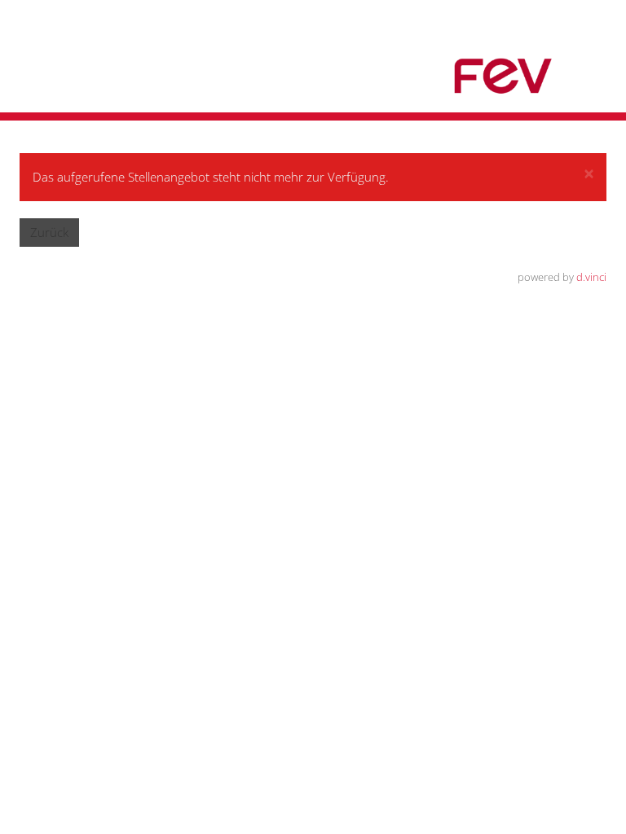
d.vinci (591, 277)
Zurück (49, 232)
